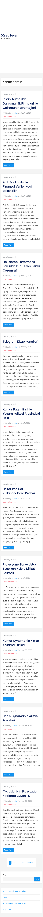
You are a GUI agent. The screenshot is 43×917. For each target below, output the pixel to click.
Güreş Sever (9, 35)
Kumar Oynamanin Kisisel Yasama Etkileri (21, 643)
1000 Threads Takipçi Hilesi (14, 891)
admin (14, 113)
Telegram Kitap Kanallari (20, 342)
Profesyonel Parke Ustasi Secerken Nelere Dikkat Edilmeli (20, 568)
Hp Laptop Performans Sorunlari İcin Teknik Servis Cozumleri (21, 266)
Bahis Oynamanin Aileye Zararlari (20, 718)
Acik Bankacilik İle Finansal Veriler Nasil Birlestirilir (17, 186)
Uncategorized (9, 94)
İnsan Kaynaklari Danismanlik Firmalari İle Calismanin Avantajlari (20, 103)
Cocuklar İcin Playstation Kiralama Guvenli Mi (20, 793)
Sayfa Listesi (8, 909)
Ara (4, 875)
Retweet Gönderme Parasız (14, 903)
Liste (5, 897)
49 (23, 862)
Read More (9, 165)
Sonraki (30, 862)
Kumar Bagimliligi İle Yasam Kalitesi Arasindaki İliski (21, 413)
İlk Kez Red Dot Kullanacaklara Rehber (19, 491)
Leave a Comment (10, 116)
